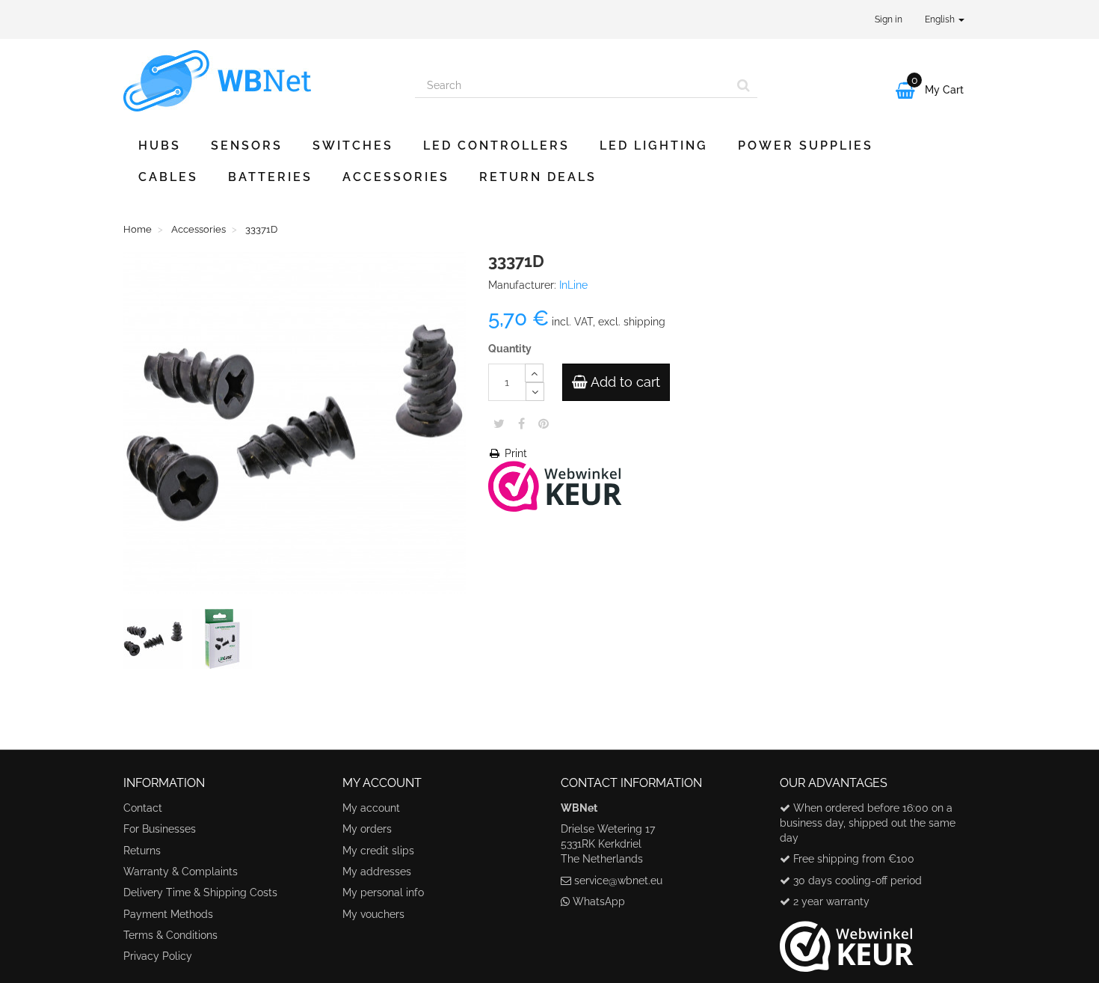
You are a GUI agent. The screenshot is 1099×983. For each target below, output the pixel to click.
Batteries (270, 177)
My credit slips (378, 851)
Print (514, 453)
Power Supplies (805, 145)
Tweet (499, 423)
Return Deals (538, 177)
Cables (168, 177)
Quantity (510, 349)
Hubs (159, 145)
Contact (142, 808)
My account (371, 808)
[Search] (743, 85)
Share (521, 423)
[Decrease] (535, 391)
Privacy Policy (157, 956)
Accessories (395, 177)
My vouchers (373, 914)
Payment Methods (168, 914)
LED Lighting (654, 145)
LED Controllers (496, 145)
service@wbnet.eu (618, 880)
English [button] (941, 19)
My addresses (376, 872)
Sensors (247, 145)
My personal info (383, 892)
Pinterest (543, 423)
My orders (367, 829)
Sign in (888, 19)
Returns (142, 851)
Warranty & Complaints (180, 872)
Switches (353, 145)
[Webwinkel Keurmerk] (555, 485)
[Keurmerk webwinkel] (847, 941)
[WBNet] (257, 80)
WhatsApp (599, 901)
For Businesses (159, 829)
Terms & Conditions (170, 935)
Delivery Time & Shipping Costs (200, 892)
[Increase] (534, 373)
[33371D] (156, 642)
